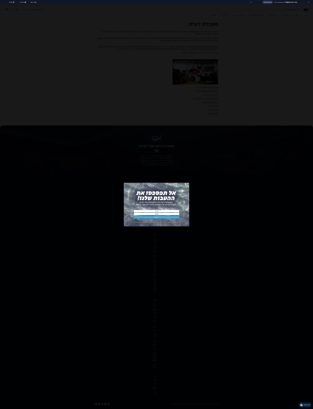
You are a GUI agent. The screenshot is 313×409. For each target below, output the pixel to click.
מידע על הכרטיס (268, 2)
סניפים (10, 2)
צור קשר (32, 2)
